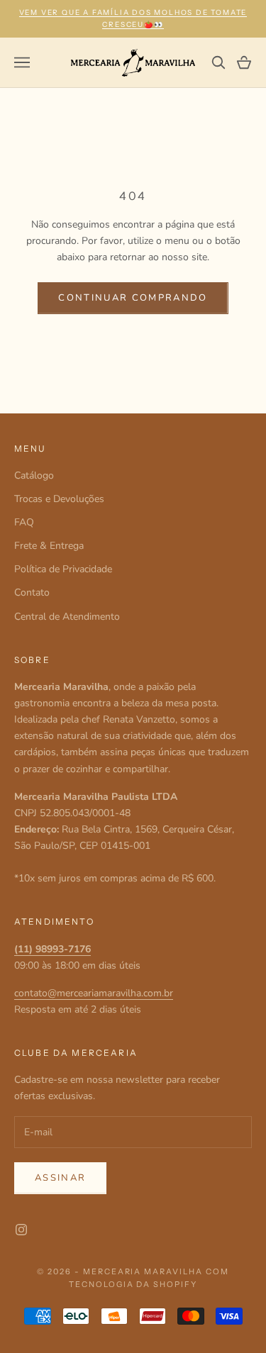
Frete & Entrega (49, 545)
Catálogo (34, 475)
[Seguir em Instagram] (21, 1230)
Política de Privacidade (63, 569)
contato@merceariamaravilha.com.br (93, 993)
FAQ (24, 522)
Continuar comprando (132, 297)
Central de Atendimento (67, 616)
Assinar (60, 1177)
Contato (32, 592)
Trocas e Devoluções (59, 499)
